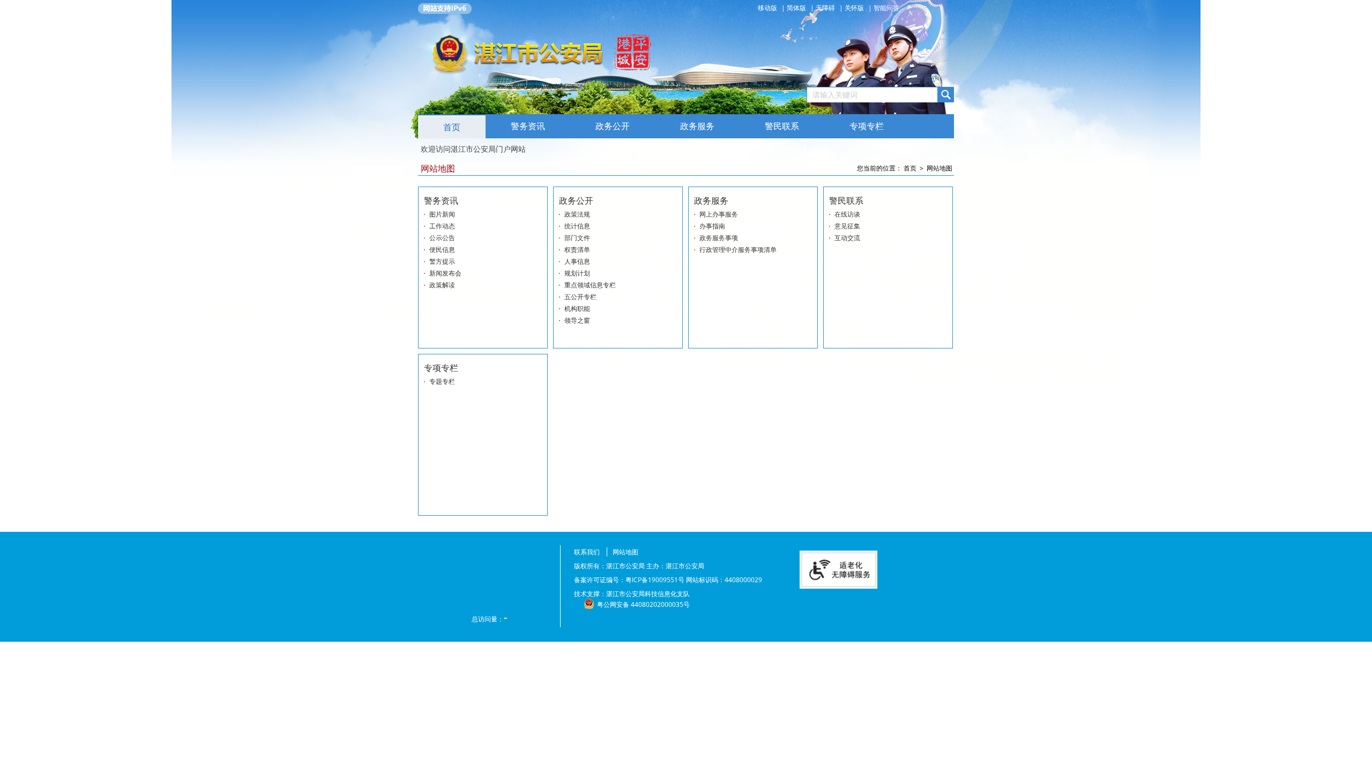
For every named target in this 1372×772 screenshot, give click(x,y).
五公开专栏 (580, 296)
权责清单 (577, 249)
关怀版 (854, 7)
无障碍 (825, 7)
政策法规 (577, 214)
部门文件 (577, 237)
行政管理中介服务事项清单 (738, 249)
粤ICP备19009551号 (654, 579)
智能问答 (886, 7)
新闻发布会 (445, 273)
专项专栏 (866, 126)
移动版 (768, 7)
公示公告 (442, 237)
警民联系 (782, 126)
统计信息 (577, 226)
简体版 (796, 7)
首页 (451, 127)
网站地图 (939, 168)
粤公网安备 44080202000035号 (643, 604)
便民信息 (442, 249)
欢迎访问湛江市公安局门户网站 (473, 149)
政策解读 (442, 285)
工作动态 (442, 226)
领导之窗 (577, 320)
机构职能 (577, 308)
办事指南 (712, 226)
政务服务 (697, 126)
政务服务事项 (718, 237)
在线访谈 (847, 214)
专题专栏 (442, 381)
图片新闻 (442, 214)
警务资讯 (528, 126)
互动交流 (847, 237)
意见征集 (847, 226)
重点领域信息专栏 (590, 285)
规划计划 (577, 273)
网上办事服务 (718, 214)
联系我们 (587, 551)
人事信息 (577, 261)
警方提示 (442, 261)
